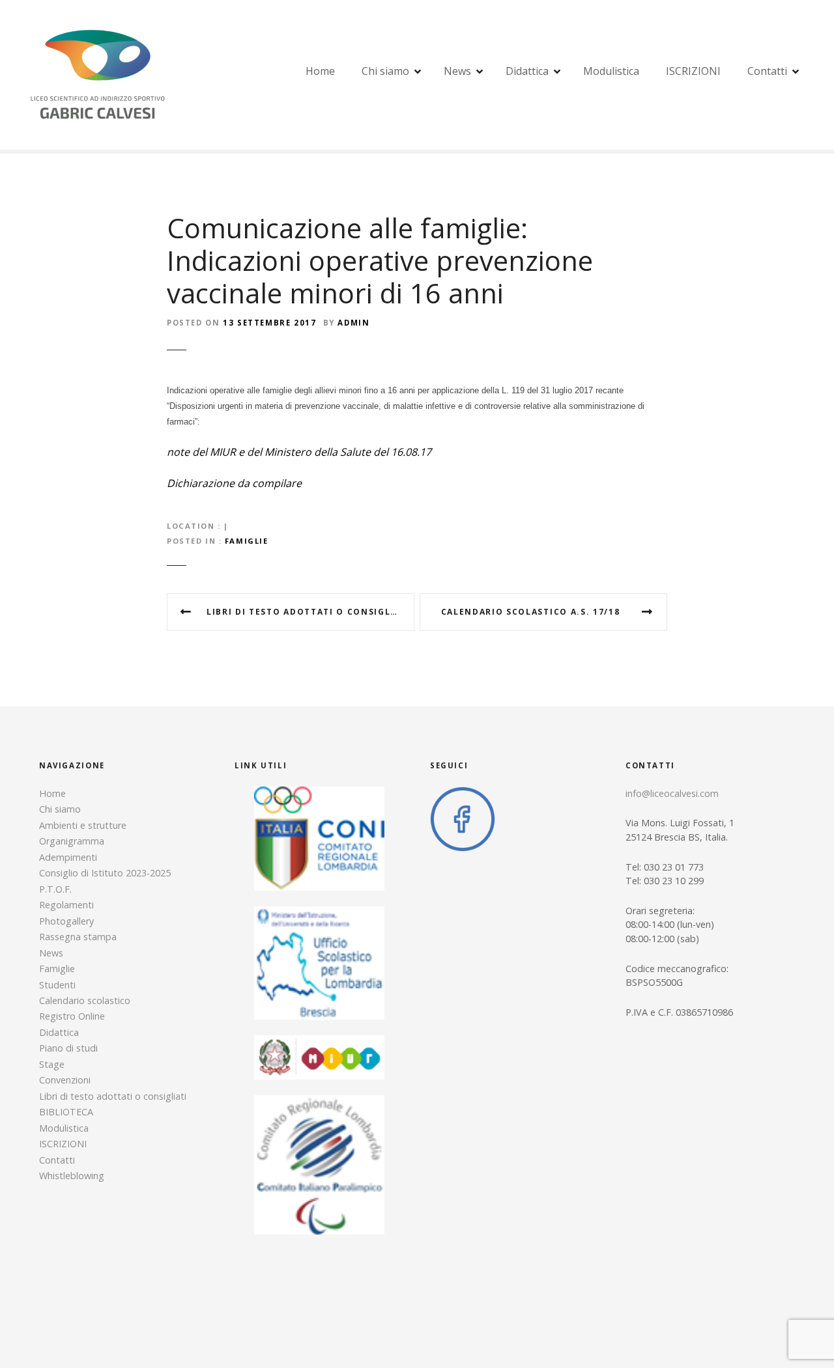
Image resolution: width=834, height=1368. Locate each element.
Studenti (57, 985)
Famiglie (246, 541)
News (457, 71)
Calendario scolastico (84, 1000)
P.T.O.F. (55, 889)
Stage (52, 1064)
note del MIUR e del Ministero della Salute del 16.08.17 (299, 452)
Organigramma (71, 841)
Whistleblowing (71, 1175)
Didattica (527, 71)
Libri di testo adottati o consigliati (308, 611)
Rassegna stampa (78, 936)
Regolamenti (66, 905)
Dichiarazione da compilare (234, 483)
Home (320, 71)
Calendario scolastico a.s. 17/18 (530, 611)
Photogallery (66, 921)
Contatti (767, 71)
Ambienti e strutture (82, 825)
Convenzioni (65, 1080)
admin (353, 323)
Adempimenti (68, 857)
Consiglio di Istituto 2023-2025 (105, 873)
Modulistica (611, 71)
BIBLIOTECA (66, 1112)
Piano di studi (68, 1048)
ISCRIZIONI (693, 71)
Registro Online (72, 1016)
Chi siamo (385, 71)
